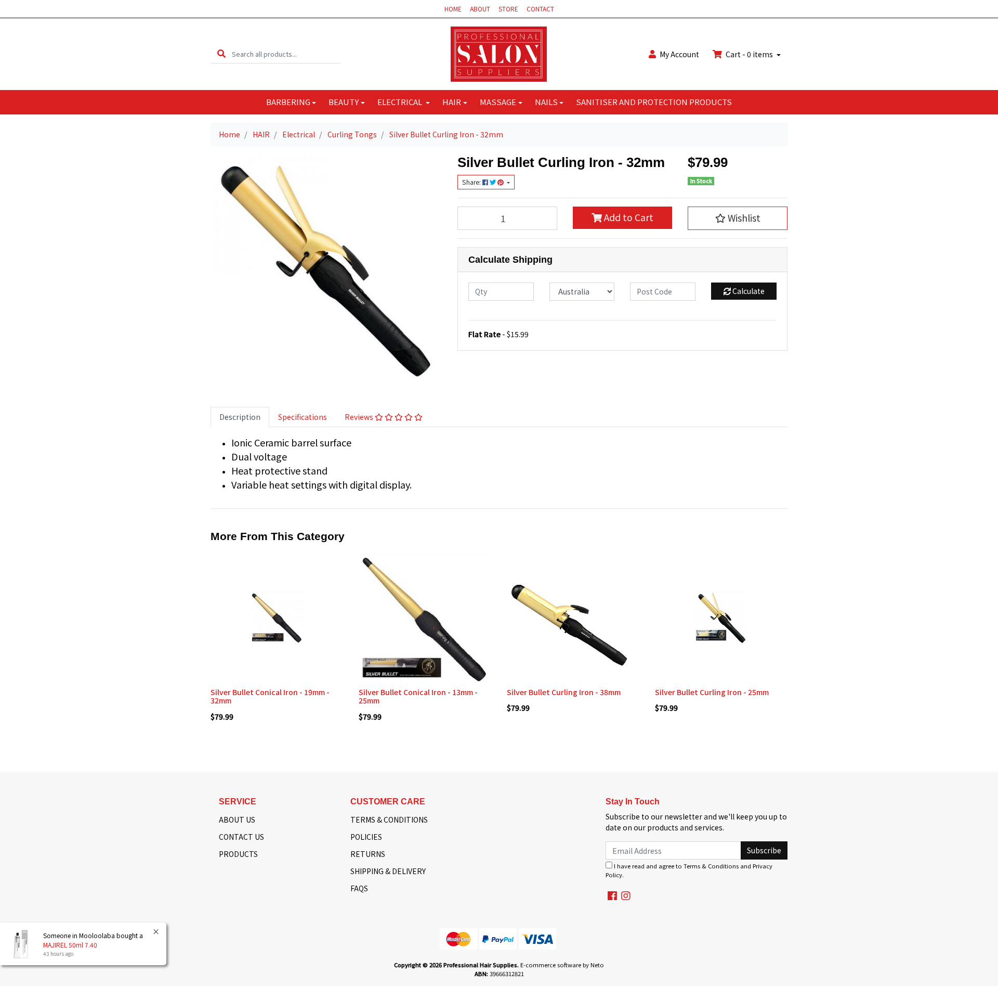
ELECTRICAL (400, 101)
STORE (508, 8)
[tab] (240, 417)
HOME (453, 8)
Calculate (748, 291)
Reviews (360, 417)
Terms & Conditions (711, 866)
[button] (737, 218)
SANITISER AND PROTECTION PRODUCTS (654, 101)
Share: (472, 182)
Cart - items (749, 54)
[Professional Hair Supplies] (499, 53)
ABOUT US (237, 819)
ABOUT (480, 8)
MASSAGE (498, 101)
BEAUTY (344, 101)
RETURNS (367, 854)
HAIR (451, 101)
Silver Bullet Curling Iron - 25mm (712, 692)
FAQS (359, 888)
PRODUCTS (238, 854)
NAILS (546, 101)
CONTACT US (241, 836)
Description (239, 417)
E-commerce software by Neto (562, 965)
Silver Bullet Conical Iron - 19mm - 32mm (270, 696)
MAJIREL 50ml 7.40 (70, 944)
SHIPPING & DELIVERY (388, 871)
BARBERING (288, 101)
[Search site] (221, 54)
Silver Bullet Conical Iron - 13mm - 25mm (418, 696)
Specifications (302, 417)
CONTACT (540, 8)
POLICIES (366, 836)
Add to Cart (627, 217)
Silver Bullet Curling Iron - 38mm (564, 692)
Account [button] (679, 54)
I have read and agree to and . (689, 870)
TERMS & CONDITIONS (389, 819)
